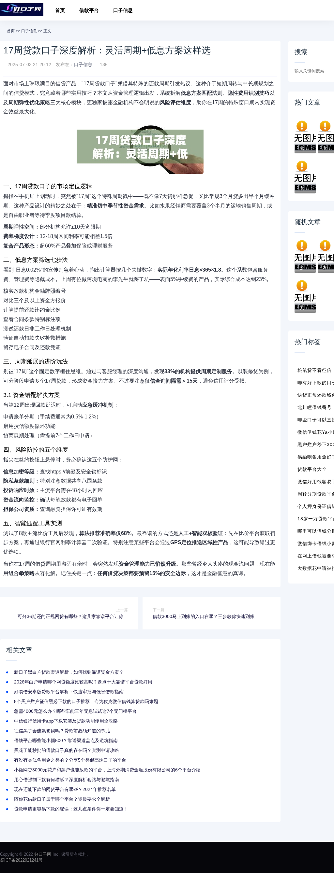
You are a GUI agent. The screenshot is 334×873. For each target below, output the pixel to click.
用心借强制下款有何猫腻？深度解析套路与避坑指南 (66, 779)
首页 (60, 10)
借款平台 (89, 10)
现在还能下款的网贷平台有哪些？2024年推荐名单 (65, 789)
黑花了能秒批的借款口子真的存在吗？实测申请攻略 (66, 750)
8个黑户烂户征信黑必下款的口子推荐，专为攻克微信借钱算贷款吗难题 (86, 701)
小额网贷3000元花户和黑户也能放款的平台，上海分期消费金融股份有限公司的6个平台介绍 (107, 769)
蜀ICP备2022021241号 (21, 860)
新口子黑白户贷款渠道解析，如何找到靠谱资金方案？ (69, 672)
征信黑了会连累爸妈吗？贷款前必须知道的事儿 (62, 730)
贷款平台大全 (312, 469)
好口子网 (42, 854)
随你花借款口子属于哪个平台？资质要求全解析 (62, 799)
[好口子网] (21, 10)
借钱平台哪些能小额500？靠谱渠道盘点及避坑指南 (66, 740)
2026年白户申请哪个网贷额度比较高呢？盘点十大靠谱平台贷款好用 (83, 681)
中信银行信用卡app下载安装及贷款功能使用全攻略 (66, 721)
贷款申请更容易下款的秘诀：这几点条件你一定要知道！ (71, 808)
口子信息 (123, 10)
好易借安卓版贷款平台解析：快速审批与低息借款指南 (69, 691)
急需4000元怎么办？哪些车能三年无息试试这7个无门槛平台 (75, 711)
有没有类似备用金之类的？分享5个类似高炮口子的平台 (70, 760)
